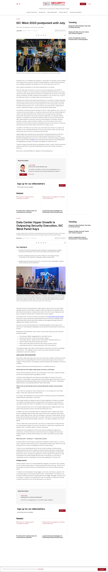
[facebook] (36, 35)
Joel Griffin (19, 30)
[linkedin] (38, 35)
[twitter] (41, 35)
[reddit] (43, 35)
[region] (54, 569)
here (32, 139)
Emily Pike (18, 238)
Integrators (42, 12)
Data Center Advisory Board (56, 316)
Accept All (102, 569)
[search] (20, 4)
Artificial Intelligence (75, 12)
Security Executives (32, 12)
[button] (17, 4)
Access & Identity (63, 12)
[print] (65, 35)
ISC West (18, 218)
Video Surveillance (52, 12)
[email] (45, 35)
